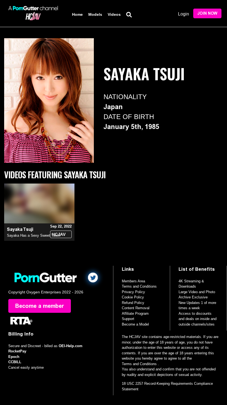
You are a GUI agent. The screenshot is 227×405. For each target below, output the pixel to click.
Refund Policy (133, 303)
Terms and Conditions (139, 286)
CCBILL (14, 362)
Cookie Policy (133, 297)
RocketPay (17, 351)
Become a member (39, 306)
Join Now (207, 13)
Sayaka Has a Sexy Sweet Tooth (33, 235)
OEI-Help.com (70, 346)
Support (128, 319)
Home (77, 14)
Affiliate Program (135, 313)
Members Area (133, 281)
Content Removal (135, 308)
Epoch (13, 357)
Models (95, 14)
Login (183, 14)
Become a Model (135, 324)
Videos (114, 14)
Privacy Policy (133, 292)
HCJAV (59, 234)
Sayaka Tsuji (20, 229)
